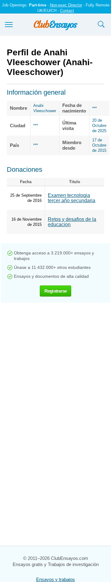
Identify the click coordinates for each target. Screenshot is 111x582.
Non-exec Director (66, 5)
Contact (67, 10)
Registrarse (55, 290)
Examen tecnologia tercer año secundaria (71, 198)
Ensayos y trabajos (55, 579)
